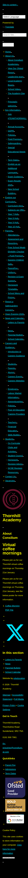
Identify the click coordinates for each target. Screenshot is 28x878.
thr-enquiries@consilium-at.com (13, 747)
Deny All (12, 857)
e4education (19, 678)
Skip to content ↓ (10, 5)
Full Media (19, 699)
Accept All (5, 857)
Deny (9, 857)
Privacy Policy (9, 705)
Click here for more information (12, 849)
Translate (9, 27)
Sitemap (6, 695)
